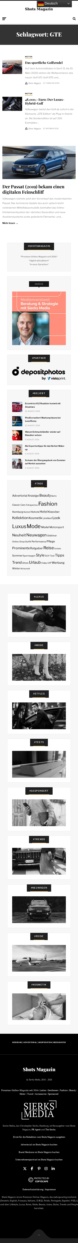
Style (40, 555)
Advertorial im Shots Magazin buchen (39, 1144)
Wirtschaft (25, 569)
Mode (34, 526)
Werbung (58, 562)
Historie (34, 511)
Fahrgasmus (32, 505)
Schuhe (57, 548)
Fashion (47, 504)
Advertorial (19, 495)
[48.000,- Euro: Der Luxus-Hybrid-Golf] (12, 104)
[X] (25, 1168)
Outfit (28, 541)
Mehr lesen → (10, 223)
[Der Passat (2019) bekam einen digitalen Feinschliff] (39, 162)
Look (56, 518)
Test (52, 555)
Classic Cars (19, 504)
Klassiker (54, 511)
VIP (49, 563)
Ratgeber (36, 548)
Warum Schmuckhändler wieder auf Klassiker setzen (42, 433)
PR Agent (36, 1129)
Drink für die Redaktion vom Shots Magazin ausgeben (39, 1136)
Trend (17, 562)
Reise (48, 547)
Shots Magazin (39, 1069)
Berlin (54, 496)
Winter (16, 568)
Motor (28, 57)
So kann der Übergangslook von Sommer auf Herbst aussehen (45, 462)
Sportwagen (29, 555)
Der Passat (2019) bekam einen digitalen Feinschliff (33, 189)
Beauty (45, 495)
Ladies (43, 1090)
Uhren (25, 563)
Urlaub (35, 562)
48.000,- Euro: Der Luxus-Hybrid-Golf (44, 101)
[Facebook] (32, 1168)
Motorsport (57, 527)
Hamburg (17, 511)
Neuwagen (36, 534)
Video (44, 563)
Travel (30, 1093)
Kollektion (20, 518)
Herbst (26, 512)
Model (45, 527)
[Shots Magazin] (39, 8)
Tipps (59, 555)
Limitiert (47, 518)
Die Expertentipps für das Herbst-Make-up (45, 448)
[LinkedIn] (53, 1168)
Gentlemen (53, 1090)
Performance (39, 541)
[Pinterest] (39, 1168)
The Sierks (50, 1129)
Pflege (51, 541)
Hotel (44, 511)
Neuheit (19, 535)
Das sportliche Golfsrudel (44, 62)
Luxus (19, 526)
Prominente (21, 548)
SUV (47, 555)
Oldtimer (52, 535)
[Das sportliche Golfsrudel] (12, 67)
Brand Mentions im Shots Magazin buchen (39, 1152)
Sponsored (53, 1093)
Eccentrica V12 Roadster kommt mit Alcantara (43, 405)
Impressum (50, 1189)
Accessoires (40, 1093)
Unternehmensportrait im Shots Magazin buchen (39, 1159)
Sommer (17, 555)
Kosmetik (35, 518)
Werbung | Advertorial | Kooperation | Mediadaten (39, 1042)
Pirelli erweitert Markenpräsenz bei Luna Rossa (43, 419)
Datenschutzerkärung (32, 1189)
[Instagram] (46, 1168)
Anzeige (33, 495)
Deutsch (51, 3)
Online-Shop (18, 541)
